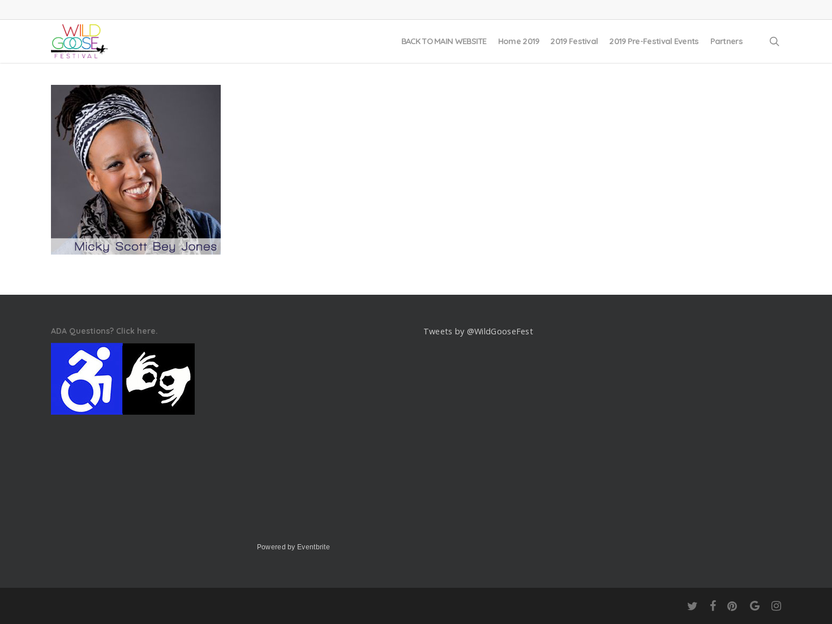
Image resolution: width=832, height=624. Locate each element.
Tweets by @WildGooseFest (478, 331)
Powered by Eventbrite (293, 547)
